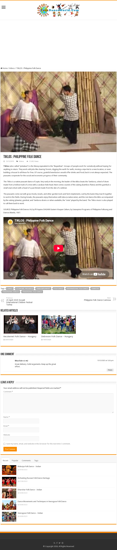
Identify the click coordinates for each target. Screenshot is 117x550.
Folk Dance (58, 289)
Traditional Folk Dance (32, 292)
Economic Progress (24, 289)
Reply (110, 370)
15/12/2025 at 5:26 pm (105, 360)
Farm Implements (43, 289)
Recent (5, 460)
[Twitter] (59, 543)
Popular (15, 460)
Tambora (95, 289)
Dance (10, 289)
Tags (36, 460)
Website (6, 435)
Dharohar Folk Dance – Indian (30, 490)
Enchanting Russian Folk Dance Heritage (34, 478)
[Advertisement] (58, 43)
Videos (12, 68)
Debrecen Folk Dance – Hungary (57, 336)
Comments (26, 460)
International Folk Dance (77, 289)
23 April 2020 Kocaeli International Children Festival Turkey (19, 301)
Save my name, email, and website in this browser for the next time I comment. (38, 444)
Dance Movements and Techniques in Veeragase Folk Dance (42, 501)
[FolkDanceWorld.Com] (58, 9)
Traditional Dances (11, 292)
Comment (8, 392)
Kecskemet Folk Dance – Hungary (19, 336)
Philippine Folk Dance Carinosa (97, 299)
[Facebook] (57, 543)
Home (5, 68)
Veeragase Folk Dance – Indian (30, 513)
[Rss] (54, 543)
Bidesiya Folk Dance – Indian (29, 466)
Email (6, 426)
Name (6, 417)
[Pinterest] (62, 543)
